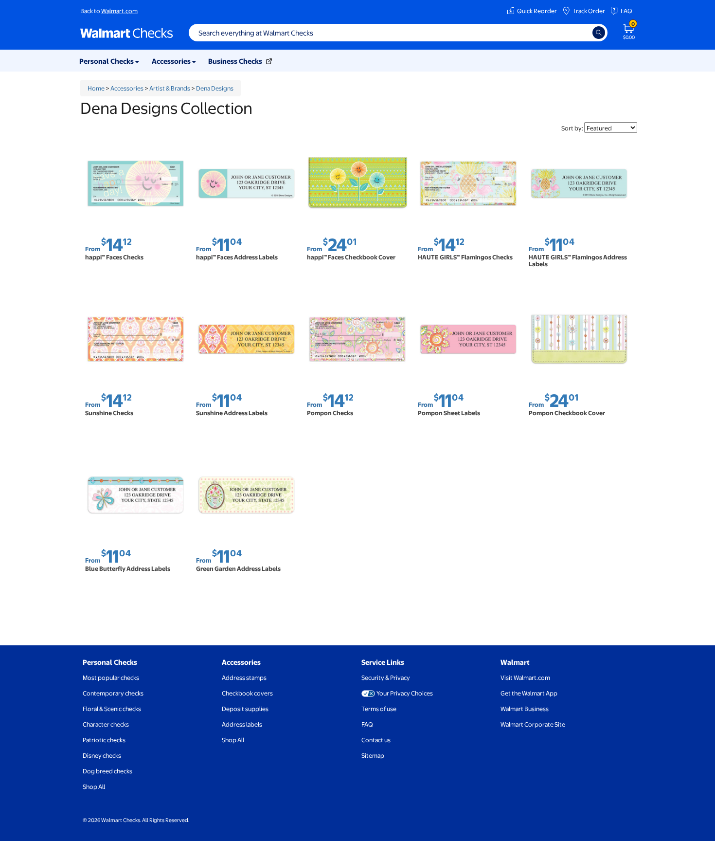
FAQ (626, 10)
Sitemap (372, 755)
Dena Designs (214, 88)
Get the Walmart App (528, 693)
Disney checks (102, 755)
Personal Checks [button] (107, 61)
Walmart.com (119, 10)
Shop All (94, 786)
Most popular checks (111, 677)
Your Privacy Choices (404, 693)
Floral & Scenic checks (112, 708)
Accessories (126, 88)
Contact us (376, 739)
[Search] (598, 32)
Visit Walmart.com (525, 677)
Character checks (106, 724)
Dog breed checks (107, 771)
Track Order (588, 10)
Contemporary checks (113, 693)
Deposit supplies (245, 708)
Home (96, 88)
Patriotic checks (104, 739)
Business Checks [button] (236, 61)
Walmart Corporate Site (532, 724)
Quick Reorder (537, 10)
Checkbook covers (247, 693)
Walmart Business (524, 708)
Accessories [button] (172, 61)
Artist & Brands (169, 88)
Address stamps (244, 677)
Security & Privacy (385, 677)
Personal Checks (110, 662)
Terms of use (378, 708)
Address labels (242, 724)
